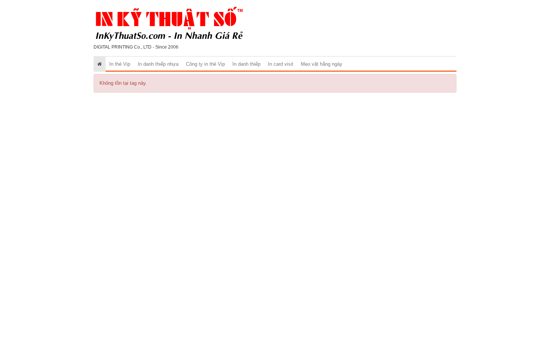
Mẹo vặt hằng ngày (321, 64)
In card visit (280, 64)
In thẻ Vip (119, 64)
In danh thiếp (246, 64)
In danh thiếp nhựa (158, 64)
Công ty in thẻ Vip (205, 64)
